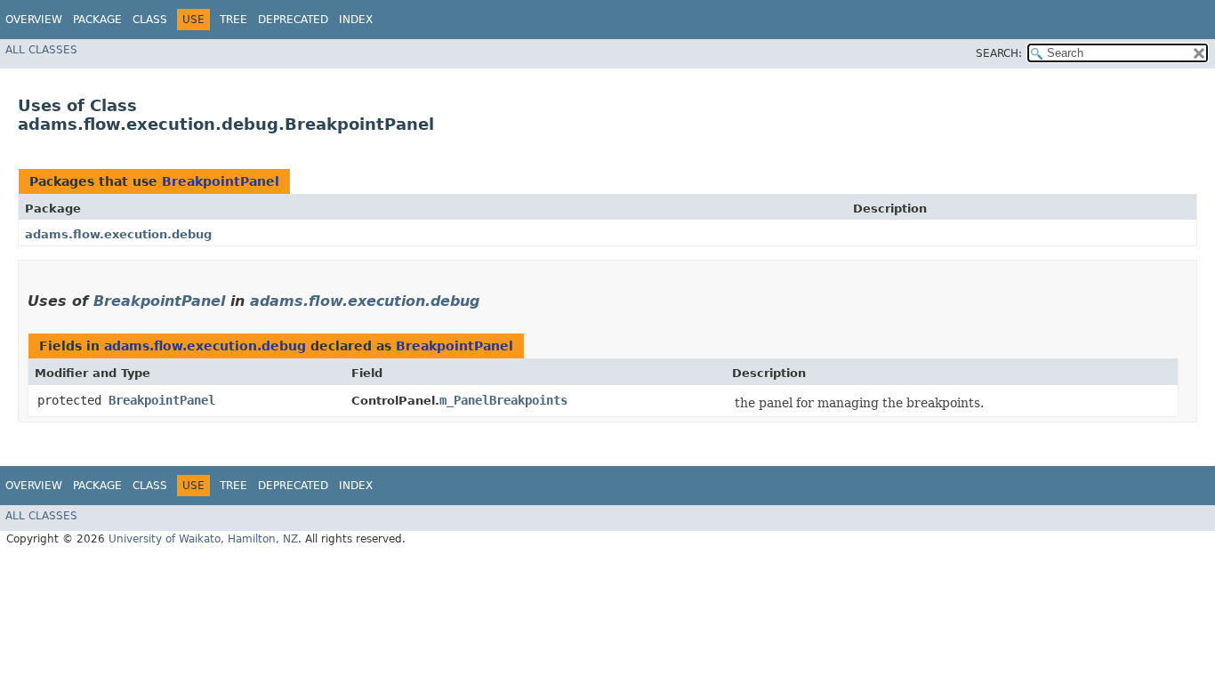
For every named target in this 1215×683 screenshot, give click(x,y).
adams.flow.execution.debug (118, 234)
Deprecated (293, 19)
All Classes (41, 50)
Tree (233, 19)
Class (150, 19)
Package (97, 19)
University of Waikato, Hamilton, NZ (203, 539)
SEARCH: (999, 53)
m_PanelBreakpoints (503, 400)
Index (356, 19)
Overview (33, 19)
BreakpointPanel (220, 181)
